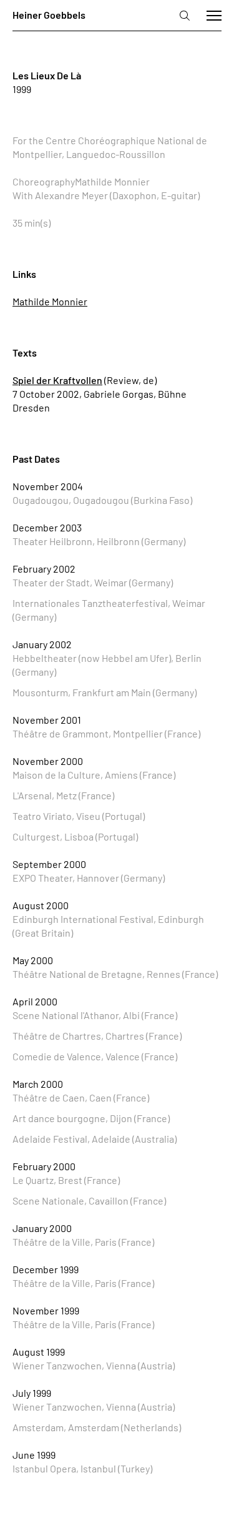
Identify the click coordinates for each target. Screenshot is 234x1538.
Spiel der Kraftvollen (57, 380)
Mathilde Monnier (49, 301)
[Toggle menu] (214, 16)
